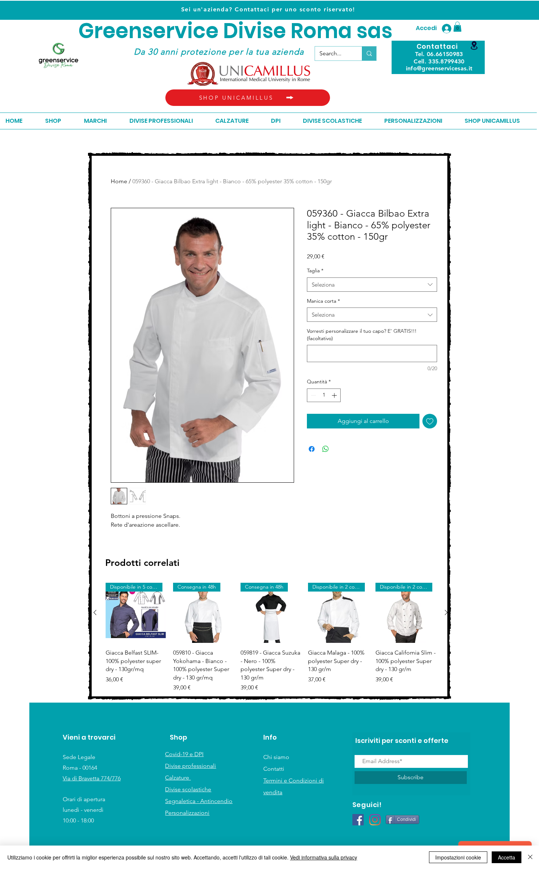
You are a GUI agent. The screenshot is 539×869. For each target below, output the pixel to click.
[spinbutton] (323, 395)
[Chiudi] (530, 857)
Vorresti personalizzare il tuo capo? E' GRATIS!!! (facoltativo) (362, 335)
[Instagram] (375, 819)
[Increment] (335, 395)
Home (119, 181)
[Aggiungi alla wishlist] (429, 421)
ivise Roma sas (315, 30)
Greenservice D (158, 30)
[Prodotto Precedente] (95, 612)
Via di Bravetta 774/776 (92, 778)
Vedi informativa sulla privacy (323, 857)
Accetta (506, 857)
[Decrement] (312, 395)
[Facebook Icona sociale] (358, 819)
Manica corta (323, 301)
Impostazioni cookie (458, 857)
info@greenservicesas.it (439, 68)
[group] (271, 637)
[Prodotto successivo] (446, 612)
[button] (457, 27)
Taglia (315, 270)
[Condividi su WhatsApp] (325, 449)
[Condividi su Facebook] (311, 449)
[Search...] (369, 53)
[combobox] (372, 284)
